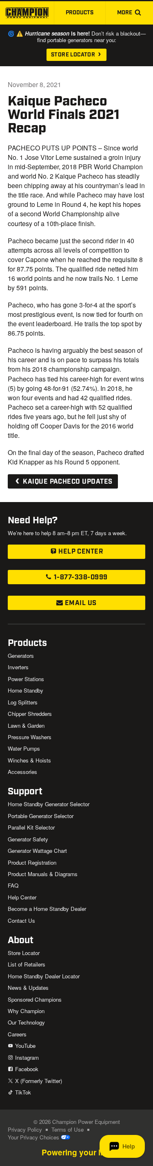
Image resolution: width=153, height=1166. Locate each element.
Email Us (79, 603)
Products (79, 12)
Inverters (18, 667)
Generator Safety (28, 839)
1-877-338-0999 (79, 577)
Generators (21, 655)
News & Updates (28, 987)
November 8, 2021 (34, 84)
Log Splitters (23, 702)
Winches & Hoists (29, 760)
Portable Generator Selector (40, 816)
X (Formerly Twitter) (37, 1081)
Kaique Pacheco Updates (67, 482)
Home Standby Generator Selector (48, 804)
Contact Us (21, 920)
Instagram (25, 1057)
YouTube (24, 1045)
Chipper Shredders (30, 714)
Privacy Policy (25, 1129)
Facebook (25, 1069)
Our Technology (26, 1022)
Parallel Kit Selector (31, 827)
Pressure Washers (29, 737)
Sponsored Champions (35, 999)
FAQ (13, 885)
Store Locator (74, 54)
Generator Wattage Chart (37, 850)
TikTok (22, 1092)
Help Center (80, 551)
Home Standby (25, 690)
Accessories (22, 772)
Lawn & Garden (26, 725)
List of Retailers (26, 964)
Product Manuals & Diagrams (43, 874)
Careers (17, 1034)
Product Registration (32, 862)
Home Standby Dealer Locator (44, 976)
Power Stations (26, 679)
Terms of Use (67, 1129)
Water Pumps (24, 748)
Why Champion (26, 1011)
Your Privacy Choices (34, 1137)
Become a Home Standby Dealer (47, 909)
